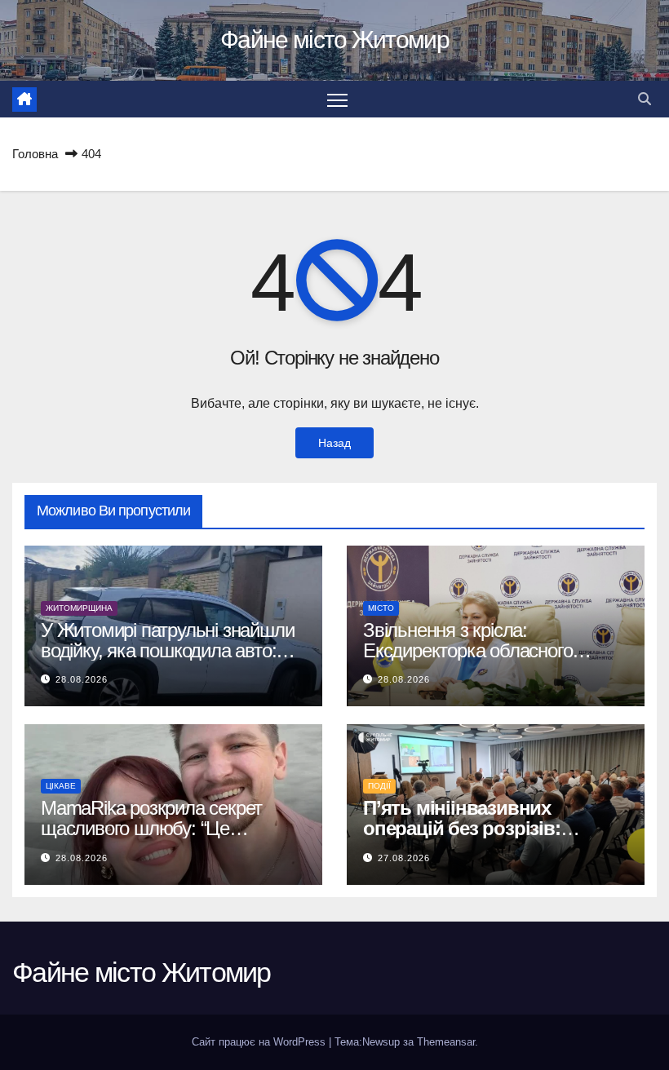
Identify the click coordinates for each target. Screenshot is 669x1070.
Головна (35, 154)
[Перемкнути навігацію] (337, 99)
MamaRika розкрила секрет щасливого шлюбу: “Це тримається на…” (151, 828)
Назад (334, 442)
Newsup (381, 1042)
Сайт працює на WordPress (260, 1042)
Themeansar (446, 1042)
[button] (644, 99)
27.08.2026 (404, 858)
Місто (381, 608)
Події (379, 785)
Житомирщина (79, 608)
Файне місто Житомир (334, 39)
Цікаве (61, 785)
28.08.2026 (81, 679)
